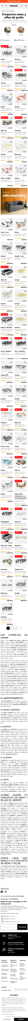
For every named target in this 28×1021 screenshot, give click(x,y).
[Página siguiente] (20, 628)
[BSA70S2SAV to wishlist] (11, 481)
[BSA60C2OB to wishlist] (11, 94)
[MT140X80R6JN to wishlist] (25, 315)
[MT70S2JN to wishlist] (11, 142)
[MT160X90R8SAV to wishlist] (25, 386)
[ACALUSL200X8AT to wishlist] (11, 315)
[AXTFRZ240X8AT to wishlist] (11, 339)
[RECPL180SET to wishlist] (25, 434)
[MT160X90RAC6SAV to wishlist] (25, 581)
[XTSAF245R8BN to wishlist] (25, 118)
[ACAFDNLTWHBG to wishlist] (11, 410)
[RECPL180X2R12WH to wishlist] (25, 509)
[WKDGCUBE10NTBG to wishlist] (11, 118)
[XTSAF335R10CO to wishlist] (25, 557)
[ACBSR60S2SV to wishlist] (25, 220)
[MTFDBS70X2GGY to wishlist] (25, 166)
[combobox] (24, 40)
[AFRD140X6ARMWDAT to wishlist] (11, 434)
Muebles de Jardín (9, 10)
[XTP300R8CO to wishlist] (11, 509)
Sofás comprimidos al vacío (23, 978)
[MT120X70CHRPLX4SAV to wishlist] (25, 244)
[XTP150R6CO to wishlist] (11, 604)
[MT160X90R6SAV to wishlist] (25, 362)
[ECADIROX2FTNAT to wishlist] (25, 481)
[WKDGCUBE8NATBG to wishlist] (25, 458)
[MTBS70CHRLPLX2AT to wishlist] (11, 220)
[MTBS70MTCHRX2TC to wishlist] (11, 166)
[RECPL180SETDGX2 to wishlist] (11, 581)
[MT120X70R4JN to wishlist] (25, 267)
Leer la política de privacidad (8, 1014)
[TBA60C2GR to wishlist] (25, 142)
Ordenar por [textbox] (24, 40)
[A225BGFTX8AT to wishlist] (25, 339)
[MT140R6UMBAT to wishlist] (11, 47)
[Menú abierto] (2, 5)
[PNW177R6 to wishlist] (11, 557)
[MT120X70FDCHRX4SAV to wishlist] (11, 244)
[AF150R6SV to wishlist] (11, 362)
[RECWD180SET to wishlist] (25, 410)
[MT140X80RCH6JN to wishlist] (25, 291)
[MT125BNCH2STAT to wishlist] (11, 70)
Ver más (14, 24)
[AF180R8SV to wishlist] (25, 70)
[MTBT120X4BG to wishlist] (11, 291)
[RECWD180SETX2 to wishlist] (25, 533)
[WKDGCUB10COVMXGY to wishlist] (11, 533)
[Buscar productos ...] (6, 5)
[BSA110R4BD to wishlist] (11, 458)
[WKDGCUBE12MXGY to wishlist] (11, 267)
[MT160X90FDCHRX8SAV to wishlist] (11, 386)
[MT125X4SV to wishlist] (25, 47)
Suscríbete (22, 927)
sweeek (3, 10)
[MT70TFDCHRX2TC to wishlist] (25, 94)
